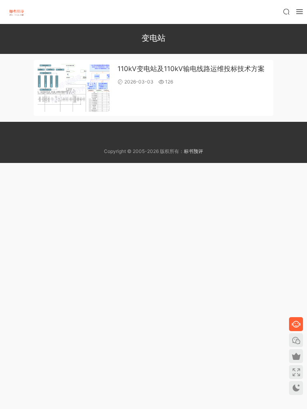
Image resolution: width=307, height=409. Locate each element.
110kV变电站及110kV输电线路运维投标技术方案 (191, 69)
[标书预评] (16, 12)
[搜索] (286, 11)
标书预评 (193, 151)
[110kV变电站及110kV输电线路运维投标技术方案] (74, 88)
